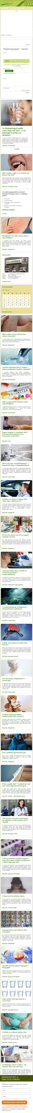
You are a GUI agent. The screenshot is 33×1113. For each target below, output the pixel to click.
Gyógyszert (7, 198)
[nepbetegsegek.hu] (7, 4)
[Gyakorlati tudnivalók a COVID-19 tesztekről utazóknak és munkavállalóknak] (16, 568)
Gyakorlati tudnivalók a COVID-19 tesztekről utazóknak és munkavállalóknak (14, 572)
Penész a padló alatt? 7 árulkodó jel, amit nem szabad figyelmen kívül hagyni (16, 785)
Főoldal (3, 35)
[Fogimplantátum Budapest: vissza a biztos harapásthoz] (16, 170)
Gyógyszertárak (6, 281)
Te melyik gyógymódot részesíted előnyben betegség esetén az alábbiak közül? (14, 193)
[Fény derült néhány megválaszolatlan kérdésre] (16, 604)
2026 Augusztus (6, 290)
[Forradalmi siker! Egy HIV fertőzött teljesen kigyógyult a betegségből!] (16, 963)
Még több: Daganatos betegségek (11, 873)
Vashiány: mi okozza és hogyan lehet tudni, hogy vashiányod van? (14, 500)
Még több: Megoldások (8, 249)
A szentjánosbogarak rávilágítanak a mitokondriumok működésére (14, 608)
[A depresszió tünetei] (16, 893)
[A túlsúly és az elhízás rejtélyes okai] (16, 1029)
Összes (19, 66)
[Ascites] (16, 532)
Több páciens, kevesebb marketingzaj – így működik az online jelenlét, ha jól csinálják (15, 820)
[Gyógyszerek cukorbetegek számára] (16, 399)
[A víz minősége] (16, 125)
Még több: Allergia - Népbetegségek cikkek (13, 796)
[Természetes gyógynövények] (16, 927)
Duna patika (6, 255)
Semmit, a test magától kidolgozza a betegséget (13, 206)
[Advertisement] (17, 22)
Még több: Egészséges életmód (10, 656)
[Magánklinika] (16, 460)
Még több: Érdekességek (8, 145)
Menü (4, 8)
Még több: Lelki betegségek (9, 907)
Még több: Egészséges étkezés (10, 186)
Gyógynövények (8, 200)
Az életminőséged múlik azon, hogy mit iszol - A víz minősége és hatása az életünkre (14, 131)
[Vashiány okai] (16, 496)
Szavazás (4, 213)
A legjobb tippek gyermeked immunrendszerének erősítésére (13, 715)
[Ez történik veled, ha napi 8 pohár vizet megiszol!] (16, 996)
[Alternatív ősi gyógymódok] (16, 675)
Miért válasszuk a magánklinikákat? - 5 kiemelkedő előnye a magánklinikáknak (15, 464)
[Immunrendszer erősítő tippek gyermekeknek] (16, 711)
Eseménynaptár (7, 287)
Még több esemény (7, 312)
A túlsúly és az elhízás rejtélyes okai (14, 1032)
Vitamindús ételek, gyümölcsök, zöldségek (12, 203)
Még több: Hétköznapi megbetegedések (12, 584)
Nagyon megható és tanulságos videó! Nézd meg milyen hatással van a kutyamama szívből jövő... (15, 434)
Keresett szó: (7, 69)
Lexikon (27, 44)
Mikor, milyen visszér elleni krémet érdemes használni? (14, 335)
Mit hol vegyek (16, 8)
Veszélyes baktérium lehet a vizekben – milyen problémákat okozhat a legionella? (16, 368)
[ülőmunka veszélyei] (16, 1062)
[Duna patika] (16, 264)
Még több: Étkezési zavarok (9, 1042)
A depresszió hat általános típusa (13, 896)
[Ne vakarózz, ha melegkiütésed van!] (16, 233)
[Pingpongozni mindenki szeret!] (16, 640)
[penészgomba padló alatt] (16, 781)
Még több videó (6, 441)
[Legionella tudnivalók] (16, 364)
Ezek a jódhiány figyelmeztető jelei (14, 752)
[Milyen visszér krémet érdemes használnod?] (16, 331)
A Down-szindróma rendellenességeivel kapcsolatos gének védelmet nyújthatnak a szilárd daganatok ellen (16, 860)
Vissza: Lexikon (26, 90)
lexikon (7, 61)
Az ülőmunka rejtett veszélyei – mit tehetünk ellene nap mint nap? (14, 1065)
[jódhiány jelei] (16, 749)
